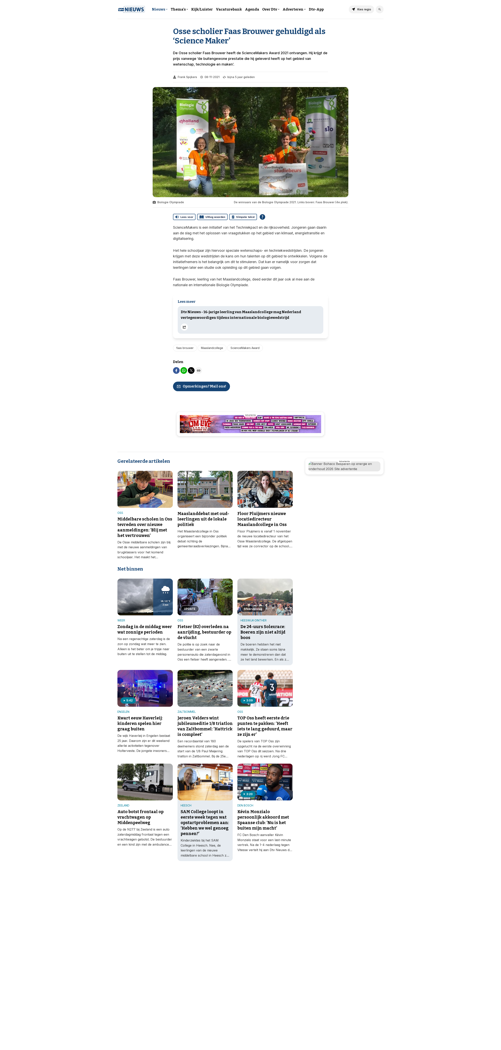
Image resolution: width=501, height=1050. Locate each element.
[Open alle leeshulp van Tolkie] (262, 217)
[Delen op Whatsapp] (183, 370)
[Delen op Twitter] (191, 370)
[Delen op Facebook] (176, 370)
